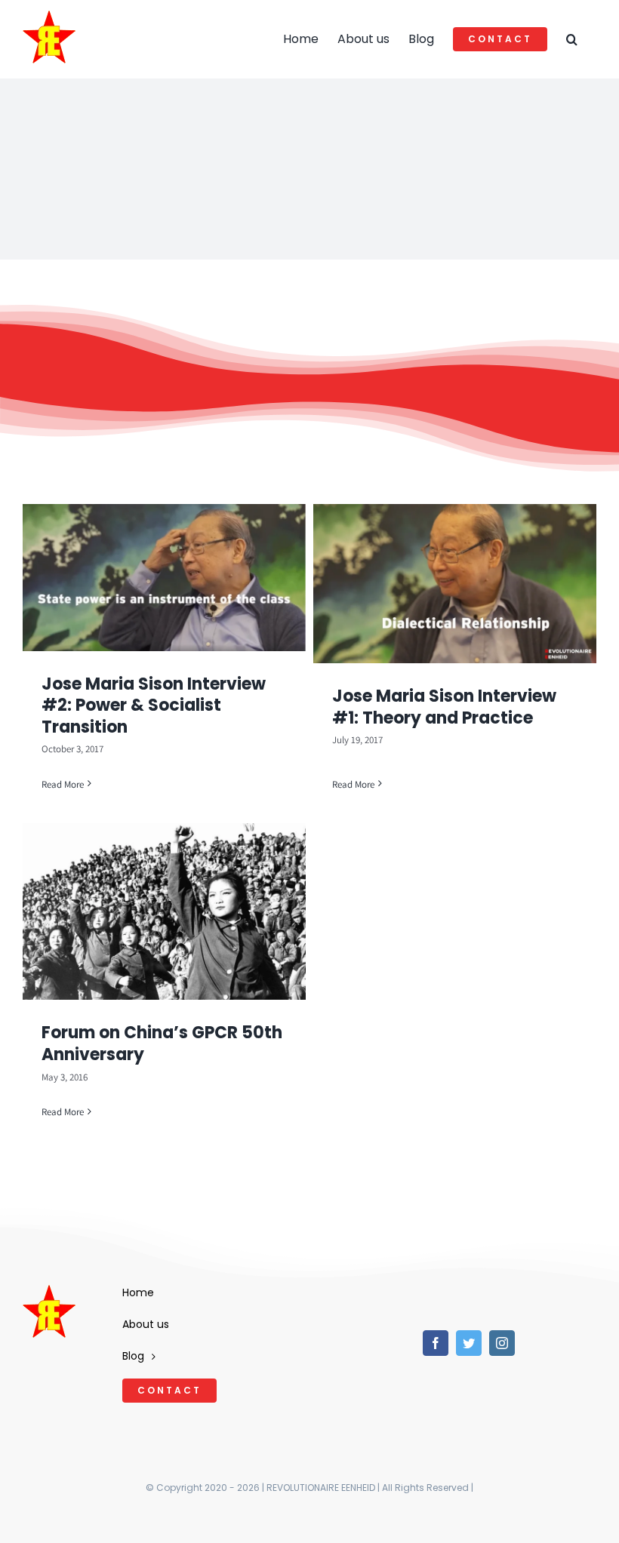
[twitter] (469, 1343)
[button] (571, 39)
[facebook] (435, 1343)
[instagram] (502, 1343)
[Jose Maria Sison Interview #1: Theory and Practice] (454, 583)
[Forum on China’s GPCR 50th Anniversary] (164, 911)
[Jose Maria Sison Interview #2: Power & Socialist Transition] (164, 577)
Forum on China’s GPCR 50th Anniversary (162, 1043)
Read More (63, 784)
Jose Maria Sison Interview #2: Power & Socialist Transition (154, 705)
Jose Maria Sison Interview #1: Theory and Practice (444, 707)
